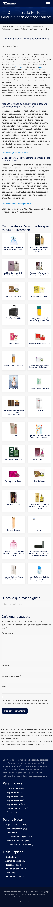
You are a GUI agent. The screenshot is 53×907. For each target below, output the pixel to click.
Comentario (8, 633)
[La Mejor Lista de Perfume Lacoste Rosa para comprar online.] (14, 544)
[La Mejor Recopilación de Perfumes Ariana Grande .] (14, 240)
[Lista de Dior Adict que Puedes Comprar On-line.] (14, 429)
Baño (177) (12, 832)
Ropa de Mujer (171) (16, 804)
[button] (48, 3)
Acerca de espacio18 (15, 861)
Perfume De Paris (13, 504)
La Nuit (39, 530)
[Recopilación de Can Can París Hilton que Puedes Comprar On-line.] (39, 452)
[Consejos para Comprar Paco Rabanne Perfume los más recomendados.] (14, 452)
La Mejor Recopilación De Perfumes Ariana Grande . (13, 248)
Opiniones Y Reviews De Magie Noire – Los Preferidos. (39, 249)
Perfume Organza (13, 530)
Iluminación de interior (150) (20, 844)
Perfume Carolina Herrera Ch (39, 344)
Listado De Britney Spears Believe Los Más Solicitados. (39, 366)
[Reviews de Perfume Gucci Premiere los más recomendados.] (14, 403)
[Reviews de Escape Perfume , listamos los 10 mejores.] (14, 358)
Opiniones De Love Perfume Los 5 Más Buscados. (39, 437)
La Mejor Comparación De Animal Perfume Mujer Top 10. (39, 320)
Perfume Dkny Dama (13, 296)
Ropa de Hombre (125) (17, 808)
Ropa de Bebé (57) (15, 792)
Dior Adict (14, 436)
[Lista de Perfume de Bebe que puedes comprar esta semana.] (39, 570)
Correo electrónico (11, 676)
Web (4, 686)
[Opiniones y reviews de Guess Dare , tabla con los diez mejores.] (14, 381)
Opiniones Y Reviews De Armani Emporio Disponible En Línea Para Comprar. (39, 553)
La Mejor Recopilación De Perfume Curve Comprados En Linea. (39, 506)
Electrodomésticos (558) (18, 840)
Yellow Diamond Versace (39, 296)
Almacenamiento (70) (17, 829)
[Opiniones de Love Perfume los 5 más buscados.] (39, 429)
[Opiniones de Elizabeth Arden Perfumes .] (39, 381)
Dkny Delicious (39, 481)
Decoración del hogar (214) (20, 836)
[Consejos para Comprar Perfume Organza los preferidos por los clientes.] (14, 523)
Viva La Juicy (14, 344)
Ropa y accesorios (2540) (17, 788)
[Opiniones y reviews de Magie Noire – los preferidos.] (39, 240)
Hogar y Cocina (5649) (16, 824)
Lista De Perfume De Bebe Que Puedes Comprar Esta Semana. (39, 579)
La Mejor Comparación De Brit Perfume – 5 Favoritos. (14, 274)
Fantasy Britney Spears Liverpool (13, 482)
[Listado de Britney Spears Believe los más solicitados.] (39, 358)
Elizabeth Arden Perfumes (39, 389)
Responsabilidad (13, 865)
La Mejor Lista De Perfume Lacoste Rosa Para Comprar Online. (13, 553)
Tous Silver (39, 410)
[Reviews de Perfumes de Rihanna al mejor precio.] (39, 266)
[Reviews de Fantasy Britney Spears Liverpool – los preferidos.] (14, 474)
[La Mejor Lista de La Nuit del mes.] (39, 523)
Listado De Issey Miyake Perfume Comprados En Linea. (14, 579)
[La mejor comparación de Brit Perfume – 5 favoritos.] (14, 266)
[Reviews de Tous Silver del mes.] (39, 403)
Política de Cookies (14, 876)
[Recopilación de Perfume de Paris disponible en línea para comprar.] (14, 497)
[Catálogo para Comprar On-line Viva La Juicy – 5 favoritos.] (14, 336)
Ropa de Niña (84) (15, 796)
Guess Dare (13, 389)
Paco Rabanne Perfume (13, 459)
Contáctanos (11, 857)
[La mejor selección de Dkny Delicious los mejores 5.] (39, 474)
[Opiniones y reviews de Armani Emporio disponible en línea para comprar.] (39, 544)
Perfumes (18, 67)
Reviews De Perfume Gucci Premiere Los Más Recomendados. (14, 412)
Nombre (6, 665)
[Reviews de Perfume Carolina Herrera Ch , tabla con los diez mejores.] (39, 336)
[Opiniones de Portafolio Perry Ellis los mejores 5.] (14, 311)
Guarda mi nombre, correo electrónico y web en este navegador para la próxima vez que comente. (25, 702)
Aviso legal (10, 872)
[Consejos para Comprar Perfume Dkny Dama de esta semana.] (14, 289)
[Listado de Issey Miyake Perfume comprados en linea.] (14, 570)
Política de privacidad (15, 869)
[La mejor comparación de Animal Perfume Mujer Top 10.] (39, 311)
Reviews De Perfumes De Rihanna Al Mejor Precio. (39, 274)
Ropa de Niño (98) (15, 800)
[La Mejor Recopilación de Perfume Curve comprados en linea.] (39, 497)
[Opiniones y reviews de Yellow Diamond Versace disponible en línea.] (39, 289)
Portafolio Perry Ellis (13, 318)
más (40, 67)
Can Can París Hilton (39, 459)
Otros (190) (12, 812)
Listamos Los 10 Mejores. (13, 365)
